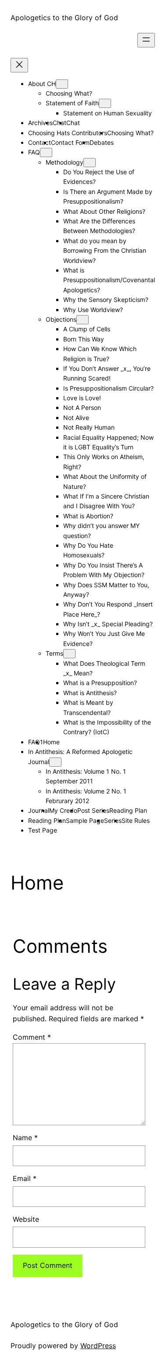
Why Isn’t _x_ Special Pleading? (108, 624)
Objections (61, 319)
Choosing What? (69, 93)
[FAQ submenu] (46, 152)
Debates (102, 142)
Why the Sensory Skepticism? (105, 299)
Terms (54, 653)
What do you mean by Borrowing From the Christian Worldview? (104, 250)
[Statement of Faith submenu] (105, 103)
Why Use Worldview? (93, 309)
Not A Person (82, 407)
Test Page (42, 830)
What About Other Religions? (104, 211)
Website (26, 1219)
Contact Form (70, 142)
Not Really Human (89, 427)
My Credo (63, 810)
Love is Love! (82, 398)
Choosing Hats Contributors (67, 132)
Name (25, 1137)
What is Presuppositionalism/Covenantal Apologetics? (109, 280)
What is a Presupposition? (100, 682)
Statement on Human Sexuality (107, 113)
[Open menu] (146, 40)
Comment (32, 1037)
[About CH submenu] (62, 84)
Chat (73, 122)
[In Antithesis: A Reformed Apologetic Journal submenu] (55, 762)
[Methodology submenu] (89, 162)
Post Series (93, 810)
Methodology (64, 162)
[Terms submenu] (69, 653)
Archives (40, 122)
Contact (39, 142)
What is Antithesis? (90, 692)
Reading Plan (128, 810)
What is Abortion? (88, 516)
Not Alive (76, 417)
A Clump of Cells (86, 329)
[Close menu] (19, 65)
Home (51, 742)
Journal (38, 810)
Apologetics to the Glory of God (64, 17)
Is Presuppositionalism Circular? (108, 388)
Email (24, 1178)
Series (113, 820)
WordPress (98, 1345)
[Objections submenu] (82, 319)
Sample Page (85, 820)
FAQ (34, 152)
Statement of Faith (72, 103)
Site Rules (136, 820)
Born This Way (83, 339)
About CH (42, 83)
